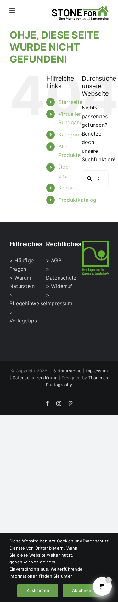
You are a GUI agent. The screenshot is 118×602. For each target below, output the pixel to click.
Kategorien (72, 134)
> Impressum (59, 299)
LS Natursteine (66, 370)
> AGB (53, 260)
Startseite (70, 102)
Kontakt (68, 187)
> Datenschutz (59, 273)
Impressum (97, 370)
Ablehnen (82, 590)
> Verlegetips (22, 316)
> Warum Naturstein (22, 282)
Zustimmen (37, 590)
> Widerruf (59, 286)
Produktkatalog (77, 200)
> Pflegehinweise (22, 299)
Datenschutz (96, 540)
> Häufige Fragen (21, 264)
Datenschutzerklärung (35, 377)
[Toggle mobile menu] (12, 10)
